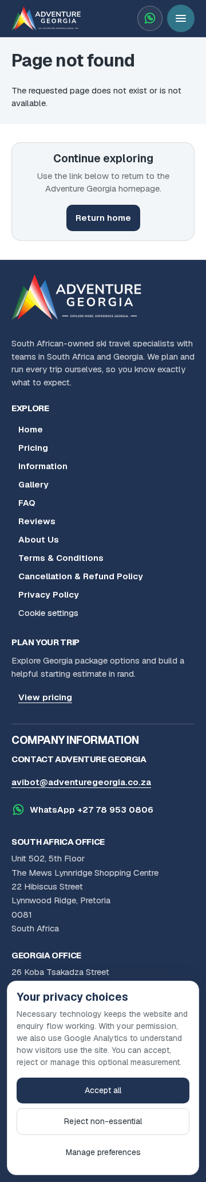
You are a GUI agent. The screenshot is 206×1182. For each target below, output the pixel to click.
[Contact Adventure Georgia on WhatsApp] (150, 18)
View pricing (45, 697)
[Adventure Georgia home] (80, 297)
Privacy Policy (48, 594)
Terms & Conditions (61, 557)
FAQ (26, 502)
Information (43, 466)
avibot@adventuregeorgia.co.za (81, 782)
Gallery (33, 484)
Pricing (33, 447)
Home (30, 429)
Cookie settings (48, 612)
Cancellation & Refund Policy (80, 576)
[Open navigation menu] (181, 18)
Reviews (37, 521)
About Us (38, 539)
